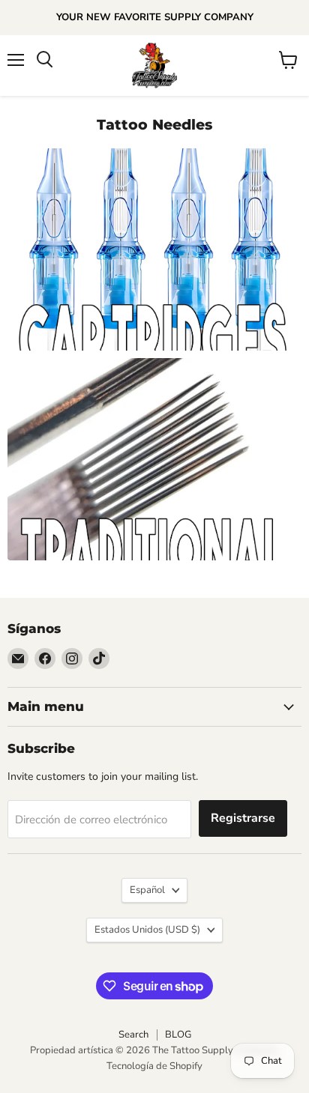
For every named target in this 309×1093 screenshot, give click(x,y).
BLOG (178, 1034)
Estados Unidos (147, 929)
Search (133, 1034)
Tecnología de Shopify (154, 1066)
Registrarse (243, 818)
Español (147, 890)
